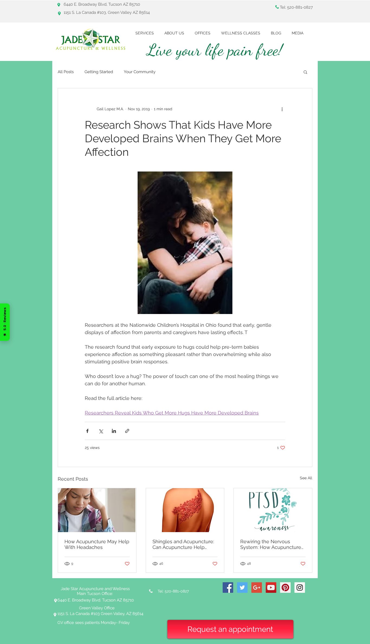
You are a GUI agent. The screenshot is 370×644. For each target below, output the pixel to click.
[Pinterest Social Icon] (285, 587)
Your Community (139, 71)
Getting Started (99, 71)
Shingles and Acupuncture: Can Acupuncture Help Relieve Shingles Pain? (183, 544)
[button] (305, 72)
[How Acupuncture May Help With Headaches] (97, 510)
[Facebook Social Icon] (228, 587)
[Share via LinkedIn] (113, 430)
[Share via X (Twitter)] (100, 430)
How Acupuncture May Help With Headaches (96, 544)
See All (306, 478)
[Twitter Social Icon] (242, 587)
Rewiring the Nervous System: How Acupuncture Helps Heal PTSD (270, 544)
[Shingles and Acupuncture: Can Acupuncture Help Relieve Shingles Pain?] (185, 510)
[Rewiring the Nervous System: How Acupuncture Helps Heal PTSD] (273, 510)
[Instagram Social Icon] (299, 587)
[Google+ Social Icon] (256, 587)
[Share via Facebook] (87, 430)
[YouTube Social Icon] (271, 587)
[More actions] (282, 109)
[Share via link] (127, 430)
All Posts (66, 71)
